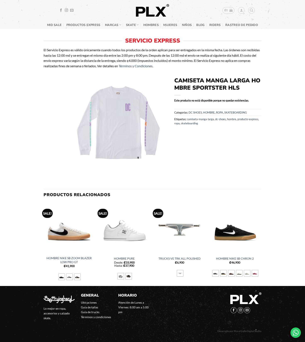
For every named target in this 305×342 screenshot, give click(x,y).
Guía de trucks (90, 312)
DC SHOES (195, 112)
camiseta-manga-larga (200, 119)
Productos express (83, 25)
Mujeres (170, 25)
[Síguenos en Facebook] (61, 10)
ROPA (219, 112)
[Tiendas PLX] (152, 10)
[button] (228, 10)
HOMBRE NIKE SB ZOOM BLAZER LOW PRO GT (69, 260)
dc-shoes (220, 119)
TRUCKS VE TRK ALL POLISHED (180, 258)
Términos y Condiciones (135, 66)
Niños (187, 25)
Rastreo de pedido (241, 25)
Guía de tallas (89, 307)
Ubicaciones (89, 302)
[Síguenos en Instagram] (66, 10)
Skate (131, 25)
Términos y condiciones (96, 317)
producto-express (247, 119)
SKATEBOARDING (235, 112)
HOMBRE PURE (124, 258)
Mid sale (54, 25)
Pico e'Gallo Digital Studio (247, 331)
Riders (215, 25)
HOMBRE (209, 112)
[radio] (62, 277)
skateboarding (189, 123)
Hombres (151, 25)
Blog (200, 25)
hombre (231, 119)
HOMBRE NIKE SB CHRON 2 (235, 258)
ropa (177, 123)
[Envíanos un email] (71, 10)
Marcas (111, 25)
